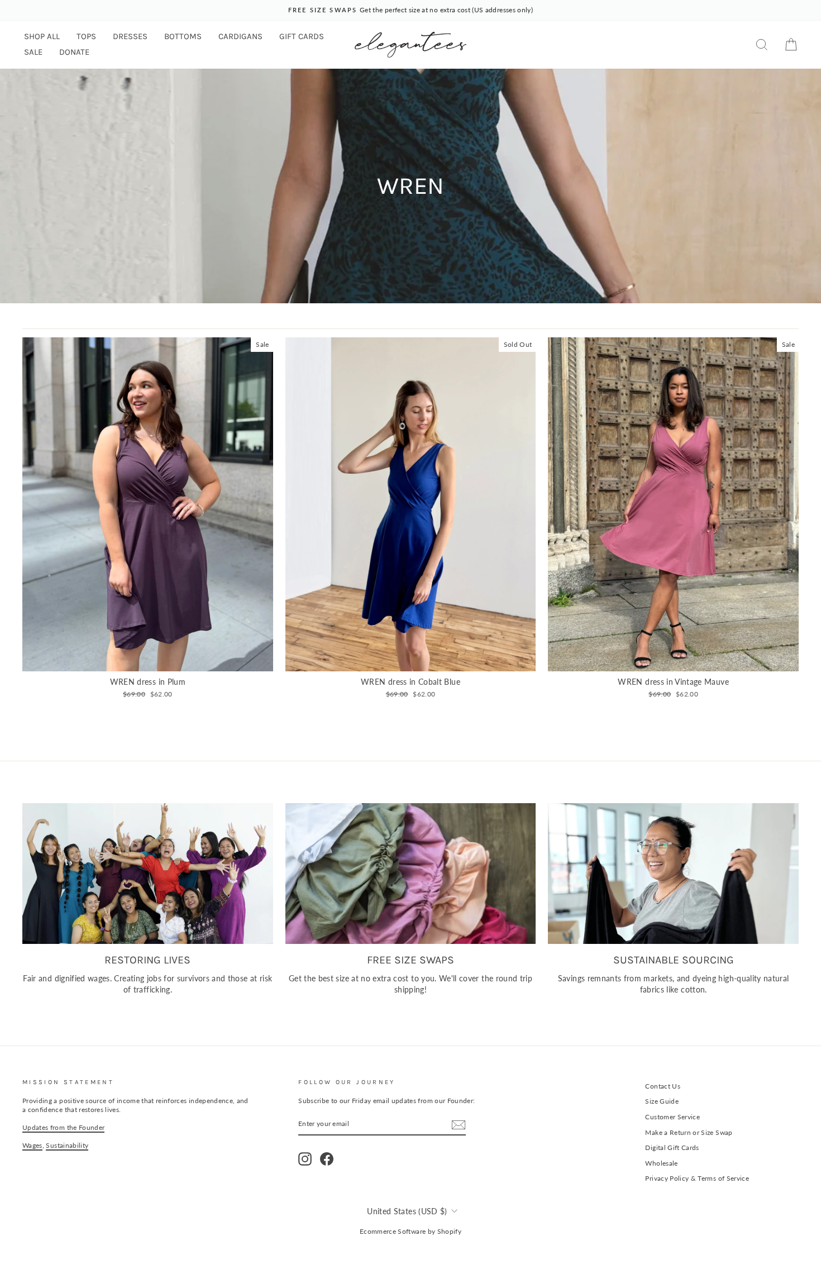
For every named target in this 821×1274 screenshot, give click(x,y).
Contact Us (662, 1086)
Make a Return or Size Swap (688, 1132)
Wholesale (661, 1163)
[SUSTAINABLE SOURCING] (673, 873)
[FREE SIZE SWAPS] (410, 873)
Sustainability (67, 1145)
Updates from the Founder (63, 1127)
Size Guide (662, 1101)
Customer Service (672, 1117)
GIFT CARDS (301, 36)
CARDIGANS (240, 36)
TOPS (86, 36)
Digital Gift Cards (672, 1147)
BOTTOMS (183, 36)
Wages (32, 1145)
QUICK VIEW (147, 659)
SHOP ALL (42, 36)
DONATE (74, 52)
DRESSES (130, 36)
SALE (33, 52)
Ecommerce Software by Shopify (410, 1231)
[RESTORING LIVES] (147, 873)
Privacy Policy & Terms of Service (697, 1178)
